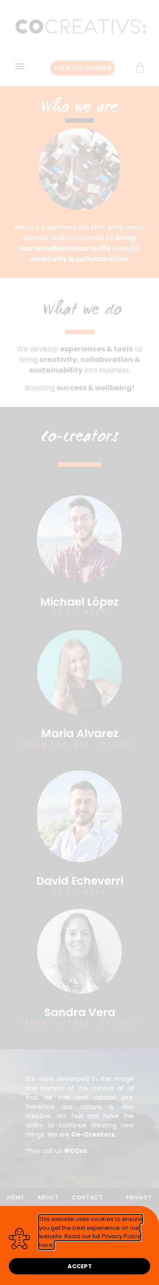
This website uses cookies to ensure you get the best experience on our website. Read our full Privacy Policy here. (90, 1232)
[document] (79, 642)
